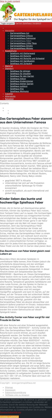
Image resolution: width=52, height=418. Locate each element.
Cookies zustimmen (9, 416)
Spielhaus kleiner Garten (21, 83)
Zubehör (9, 94)
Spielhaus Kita (17, 88)
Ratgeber (9, 99)
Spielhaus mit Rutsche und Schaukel (27, 58)
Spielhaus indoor (18, 78)
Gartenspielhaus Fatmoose (23, 38)
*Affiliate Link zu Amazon (17, 395)
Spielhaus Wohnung (19, 91)
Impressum (10, 390)
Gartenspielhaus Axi (19, 33)
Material (9, 66)
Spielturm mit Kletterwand (22, 53)
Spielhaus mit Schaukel (21, 63)
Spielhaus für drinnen (20, 71)
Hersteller (9, 30)
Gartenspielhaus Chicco (21, 35)
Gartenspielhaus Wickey (21, 48)
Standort (9, 68)
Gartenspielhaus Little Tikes (23, 43)
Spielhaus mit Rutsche (20, 56)
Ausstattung (11, 51)
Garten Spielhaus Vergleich (28, 23)
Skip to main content (10, 1)
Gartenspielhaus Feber (20, 40)
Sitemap (9, 387)
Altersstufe (10, 96)
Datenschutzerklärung (15, 392)
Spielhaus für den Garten (22, 76)
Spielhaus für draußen (20, 73)
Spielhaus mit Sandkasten (22, 61)
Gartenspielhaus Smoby (21, 45)
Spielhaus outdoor (19, 86)
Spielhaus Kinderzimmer (21, 81)
